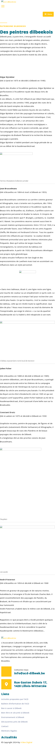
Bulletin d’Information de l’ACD (15, 703)
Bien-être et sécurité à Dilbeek (15, 712)
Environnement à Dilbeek (12, 717)
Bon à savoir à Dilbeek (11, 708)
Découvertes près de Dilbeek (14, 721)
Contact (4, 726)
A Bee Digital (26, 742)
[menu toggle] (2, 6)
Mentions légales (9, 730)
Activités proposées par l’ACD (14, 699)
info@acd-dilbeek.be (29, 673)
